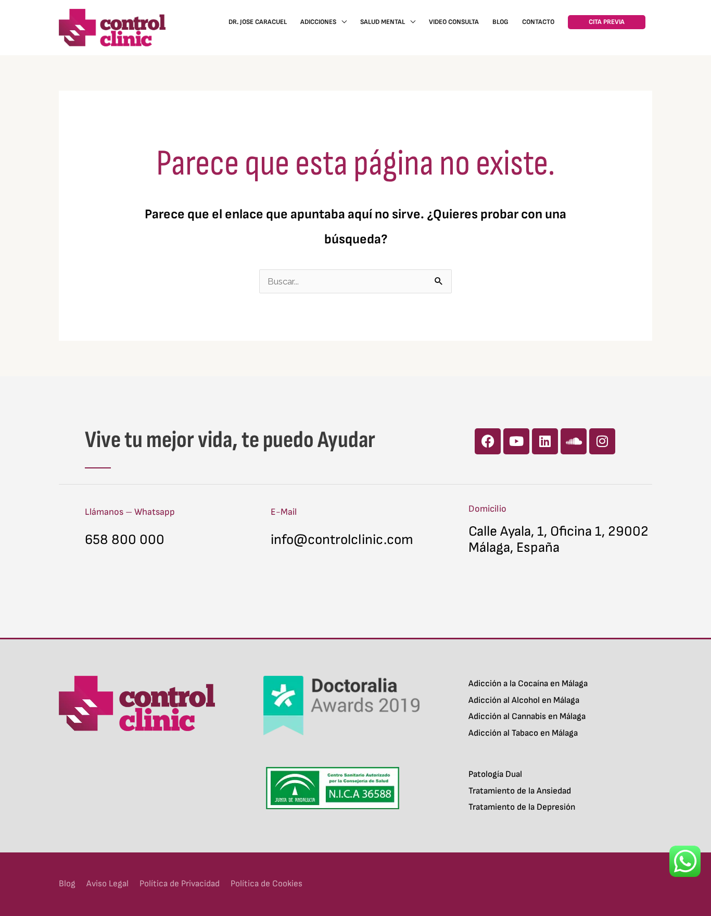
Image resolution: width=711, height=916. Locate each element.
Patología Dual (495, 774)
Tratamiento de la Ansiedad (519, 791)
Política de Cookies (266, 883)
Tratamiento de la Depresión (521, 807)
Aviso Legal (107, 883)
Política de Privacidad (179, 883)
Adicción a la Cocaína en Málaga (528, 683)
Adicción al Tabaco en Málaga (523, 733)
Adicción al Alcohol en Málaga (523, 700)
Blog (67, 883)
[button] (606, 22)
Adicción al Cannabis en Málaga (527, 716)
